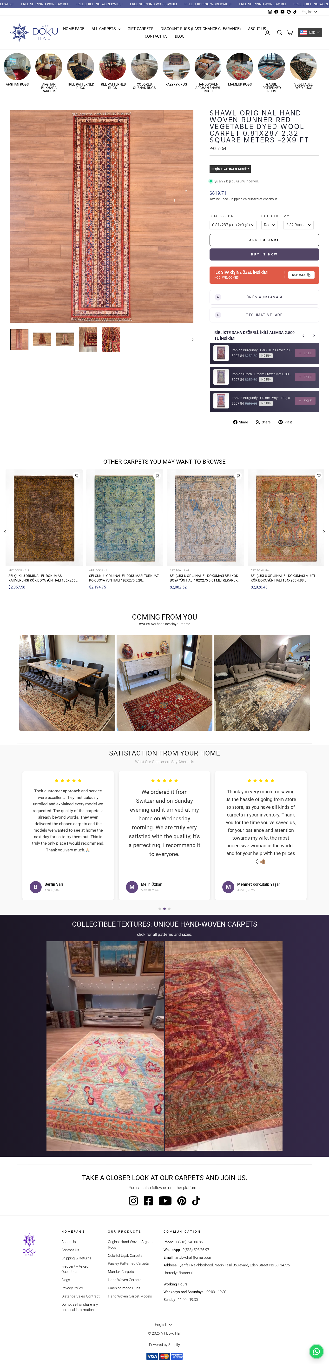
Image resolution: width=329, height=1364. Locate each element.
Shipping (236, 199)
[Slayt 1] (159, 909)
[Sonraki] (324, 531)
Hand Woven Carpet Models (130, 1296)
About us (257, 29)
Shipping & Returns (76, 1258)
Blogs (65, 1280)
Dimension (222, 216)
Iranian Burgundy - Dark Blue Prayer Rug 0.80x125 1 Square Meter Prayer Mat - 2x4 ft (262, 350)
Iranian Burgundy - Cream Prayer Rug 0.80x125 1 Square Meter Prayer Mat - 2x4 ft (262, 398)
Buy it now (264, 254)
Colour (270, 216)
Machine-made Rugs (124, 1288)
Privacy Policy (72, 1288)
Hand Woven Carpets (124, 1280)
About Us (68, 1242)
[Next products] (314, 335)
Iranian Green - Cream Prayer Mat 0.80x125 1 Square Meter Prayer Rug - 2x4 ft (262, 374)
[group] (67, 683)
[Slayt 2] (164, 909)
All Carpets (104, 29)
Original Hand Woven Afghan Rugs (130, 1245)
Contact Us (70, 1250)
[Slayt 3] (169, 909)
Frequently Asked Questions (74, 1269)
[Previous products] (303, 335)
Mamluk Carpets (121, 1272)
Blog (179, 36)
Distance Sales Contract (80, 1296)
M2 (286, 216)
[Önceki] (5, 531)
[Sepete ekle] (75, 476)
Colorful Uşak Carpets (125, 1255)
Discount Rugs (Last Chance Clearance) (201, 29)
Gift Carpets (140, 29)
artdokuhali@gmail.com (193, 1257)
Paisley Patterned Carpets (128, 1263)
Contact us (156, 36)
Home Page (73, 29)
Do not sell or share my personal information (79, 1307)
